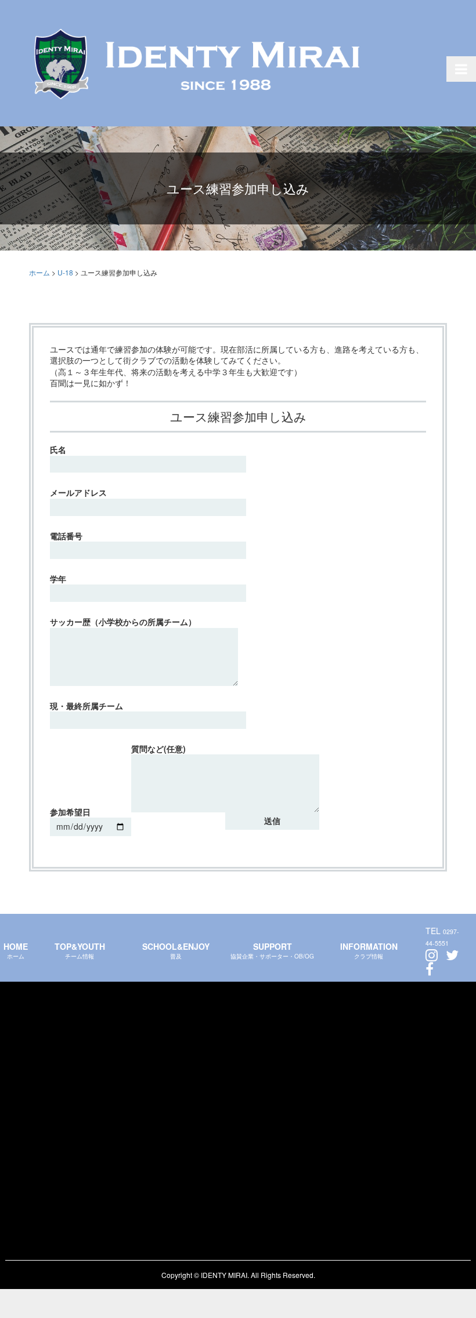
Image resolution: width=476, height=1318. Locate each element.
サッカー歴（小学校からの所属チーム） (123, 621)
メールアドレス (78, 492)
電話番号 (66, 536)
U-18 (66, 272)
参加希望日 (70, 812)
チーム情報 (80, 951)
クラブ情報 (369, 951)
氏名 (58, 449)
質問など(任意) (158, 748)
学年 (58, 578)
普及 (176, 951)
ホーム (15, 951)
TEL (442, 936)
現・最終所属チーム (86, 705)
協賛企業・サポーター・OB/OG (272, 951)
